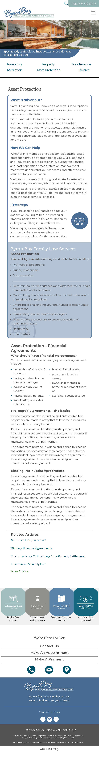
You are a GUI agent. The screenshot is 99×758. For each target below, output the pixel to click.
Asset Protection (48, 70)
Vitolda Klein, (62, 742)
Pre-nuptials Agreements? (28, 540)
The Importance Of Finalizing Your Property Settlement (48, 556)
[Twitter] (49, 719)
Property (48, 64)
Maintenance (81, 64)
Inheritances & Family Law (28, 564)
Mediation (14, 70)
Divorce (84, 70)
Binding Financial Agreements (31, 548)
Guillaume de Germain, (48, 742)
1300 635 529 (83, 4)
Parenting (14, 64)
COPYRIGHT (69, 730)
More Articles (19, 571)
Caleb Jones (78, 742)
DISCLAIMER (53, 730)
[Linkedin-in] (56, 719)
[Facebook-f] (43, 719)
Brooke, (71, 742)
